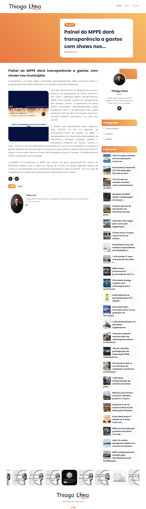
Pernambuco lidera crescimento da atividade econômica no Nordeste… (118, 367)
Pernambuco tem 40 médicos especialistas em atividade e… (123, 247)
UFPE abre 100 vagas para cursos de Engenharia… (122, 223)
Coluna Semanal (111, 128)
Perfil (127, 5)
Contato (135, 5)
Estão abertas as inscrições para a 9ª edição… (122, 298)
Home (119, 5)
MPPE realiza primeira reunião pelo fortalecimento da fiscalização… (118, 456)
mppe (19, 186)
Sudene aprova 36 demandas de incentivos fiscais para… (117, 210)
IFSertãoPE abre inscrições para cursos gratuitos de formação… (119, 311)
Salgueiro (108, 139)
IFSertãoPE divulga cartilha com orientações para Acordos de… (117, 284)
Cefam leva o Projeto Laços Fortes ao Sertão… (123, 235)
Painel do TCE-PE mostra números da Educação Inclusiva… (123, 407)
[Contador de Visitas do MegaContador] (73, 507)
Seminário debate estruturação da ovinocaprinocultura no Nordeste (118, 338)
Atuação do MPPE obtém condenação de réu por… (122, 197)
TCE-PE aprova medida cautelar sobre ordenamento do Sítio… (118, 183)
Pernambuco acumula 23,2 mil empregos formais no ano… (123, 170)
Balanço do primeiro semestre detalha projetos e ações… (122, 395)
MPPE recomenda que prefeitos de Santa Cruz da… (123, 431)
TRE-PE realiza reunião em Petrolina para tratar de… (123, 158)
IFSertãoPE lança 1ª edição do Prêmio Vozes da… (122, 419)
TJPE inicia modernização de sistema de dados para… (117, 382)
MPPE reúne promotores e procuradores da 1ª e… (123, 271)
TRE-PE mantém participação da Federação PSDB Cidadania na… (116, 352)
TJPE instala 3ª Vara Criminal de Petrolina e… (123, 259)
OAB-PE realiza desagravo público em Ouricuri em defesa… (123, 443)
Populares (70, 25)
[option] (16, 478)
